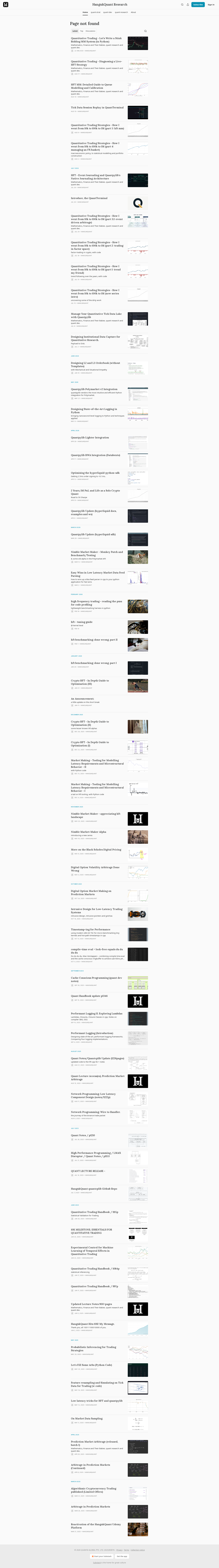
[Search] (182, 4)
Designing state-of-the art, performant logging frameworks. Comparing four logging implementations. (97, 1037)
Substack (97, 1562)
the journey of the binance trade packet (88, 1115)
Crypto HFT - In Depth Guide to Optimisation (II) (90, 723)
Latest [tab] (75, 31)
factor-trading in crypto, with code (86, 252)
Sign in (211, 4)
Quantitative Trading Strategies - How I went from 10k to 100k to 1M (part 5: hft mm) (97, 127)
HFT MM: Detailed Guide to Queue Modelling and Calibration (91, 86)
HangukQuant (90, 51)
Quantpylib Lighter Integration (90, 437)
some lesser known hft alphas (84, 728)
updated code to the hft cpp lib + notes (88, 1061)
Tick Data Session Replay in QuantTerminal (97, 107)
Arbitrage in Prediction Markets (90, 1506)
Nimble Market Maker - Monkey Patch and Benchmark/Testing (97, 553)
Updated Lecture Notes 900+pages (91, 1304)
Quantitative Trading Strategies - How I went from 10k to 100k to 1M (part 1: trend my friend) (96, 269)
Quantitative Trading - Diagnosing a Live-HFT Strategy (96, 63)
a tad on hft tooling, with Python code (87, 794)
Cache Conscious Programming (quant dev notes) (96, 979)
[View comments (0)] (90, 54)
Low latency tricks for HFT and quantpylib (97, 1400)
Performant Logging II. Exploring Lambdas (96, 1013)
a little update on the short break (85, 702)
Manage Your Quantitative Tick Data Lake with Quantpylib (96, 315)
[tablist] (84, 31)
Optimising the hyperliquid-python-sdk (95, 472)
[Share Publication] (187, 4)
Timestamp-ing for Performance (90, 929)
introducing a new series (81, 835)
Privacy (119, 1550)
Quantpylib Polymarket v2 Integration (94, 389)
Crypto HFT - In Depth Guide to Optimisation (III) (90, 682)
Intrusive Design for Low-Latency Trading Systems (96, 911)
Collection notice (138, 1550)
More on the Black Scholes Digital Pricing (96, 849)
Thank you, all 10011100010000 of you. (88, 1327)
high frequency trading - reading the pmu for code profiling (96, 603)
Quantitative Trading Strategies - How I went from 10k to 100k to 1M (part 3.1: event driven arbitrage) (97, 219)
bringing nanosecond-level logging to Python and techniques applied (97, 417)
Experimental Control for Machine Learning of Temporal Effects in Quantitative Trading (92, 1251)
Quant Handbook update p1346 (89, 995)
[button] (85, 12)
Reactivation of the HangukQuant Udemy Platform (96, 1526)
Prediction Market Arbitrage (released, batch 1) (94, 1443)
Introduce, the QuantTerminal (89, 198)
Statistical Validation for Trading (85, 1215)
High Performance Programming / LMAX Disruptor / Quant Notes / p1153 (96, 1154)
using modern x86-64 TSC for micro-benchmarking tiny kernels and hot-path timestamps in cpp (95, 934)
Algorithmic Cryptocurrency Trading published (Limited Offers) (93, 1490)
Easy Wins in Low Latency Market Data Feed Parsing (98, 574)
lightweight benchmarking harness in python (90, 608)
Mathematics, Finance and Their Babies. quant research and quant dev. (97, 46)
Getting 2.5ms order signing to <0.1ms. (88, 476)
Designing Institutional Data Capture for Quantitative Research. (95, 338)
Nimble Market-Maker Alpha (88, 831)
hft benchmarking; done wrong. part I (94, 662)
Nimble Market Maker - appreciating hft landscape (95, 815)
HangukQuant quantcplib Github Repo (94, 1188)
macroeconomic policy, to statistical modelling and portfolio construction (97, 154)
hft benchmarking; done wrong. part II (94, 639)
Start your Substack (103, 1556)
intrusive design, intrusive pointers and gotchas (91, 916)
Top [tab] (81, 31)
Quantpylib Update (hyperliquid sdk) (93, 534)
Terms (126, 1550)
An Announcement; (82, 698)
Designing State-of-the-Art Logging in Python (94, 411)
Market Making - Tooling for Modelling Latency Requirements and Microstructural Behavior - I (97, 787)
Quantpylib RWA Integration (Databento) (95, 455)
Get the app (122, 1556)
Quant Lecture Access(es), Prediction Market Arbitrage (97, 1078)
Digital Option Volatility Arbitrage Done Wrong (95, 869)
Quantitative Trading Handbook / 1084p (95, 1268)
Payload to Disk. (78, 343)
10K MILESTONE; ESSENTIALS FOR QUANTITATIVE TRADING (91, 1231)
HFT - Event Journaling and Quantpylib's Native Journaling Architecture (95, 177)
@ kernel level (77, 625)
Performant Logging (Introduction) (92, 1033)
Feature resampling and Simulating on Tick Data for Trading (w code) (97, 1384)
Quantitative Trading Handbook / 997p (94, 1286)
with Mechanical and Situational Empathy (89, 369)
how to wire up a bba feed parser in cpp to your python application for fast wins (95, 580)
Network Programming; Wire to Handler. (95, 1112)
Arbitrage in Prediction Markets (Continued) (90, 1466)
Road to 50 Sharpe (79, 497)
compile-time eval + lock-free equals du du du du (97, 951)
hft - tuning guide (82, 621)
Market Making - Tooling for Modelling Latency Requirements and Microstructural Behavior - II (97, 763)
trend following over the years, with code (89, 276)
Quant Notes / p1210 (83, 1135)
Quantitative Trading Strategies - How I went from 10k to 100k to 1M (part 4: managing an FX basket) (95, 146)
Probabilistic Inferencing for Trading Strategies (93, 1349)
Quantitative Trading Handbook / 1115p (94, 1212)
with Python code (78, 770)
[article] (109, 46)
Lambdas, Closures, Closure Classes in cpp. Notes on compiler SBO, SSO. (94, 1018)
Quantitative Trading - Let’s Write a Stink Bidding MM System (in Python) (96, 40)
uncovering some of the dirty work (86, 300)
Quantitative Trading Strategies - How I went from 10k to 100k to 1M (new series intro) (95, 293)
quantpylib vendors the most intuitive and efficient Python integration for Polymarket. (96, 393)
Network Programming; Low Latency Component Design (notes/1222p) (93, 1095)
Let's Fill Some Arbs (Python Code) (91, 1364)
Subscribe (198, 4)
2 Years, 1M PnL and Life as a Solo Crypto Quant (95, 492)
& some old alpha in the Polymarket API (88, 558)
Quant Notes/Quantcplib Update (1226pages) (97, 1058)
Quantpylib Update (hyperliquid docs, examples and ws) (93, 512)
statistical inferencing (80, 1272)
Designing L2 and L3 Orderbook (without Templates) (95, 364)
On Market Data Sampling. (87, 1418)
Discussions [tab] (90, 31)
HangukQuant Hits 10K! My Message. (93, 1323)
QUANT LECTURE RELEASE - (88, 1171)
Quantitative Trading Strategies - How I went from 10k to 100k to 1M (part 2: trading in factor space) (97, 245)
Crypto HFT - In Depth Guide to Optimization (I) (90, 744)
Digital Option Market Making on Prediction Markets (91, 892)
